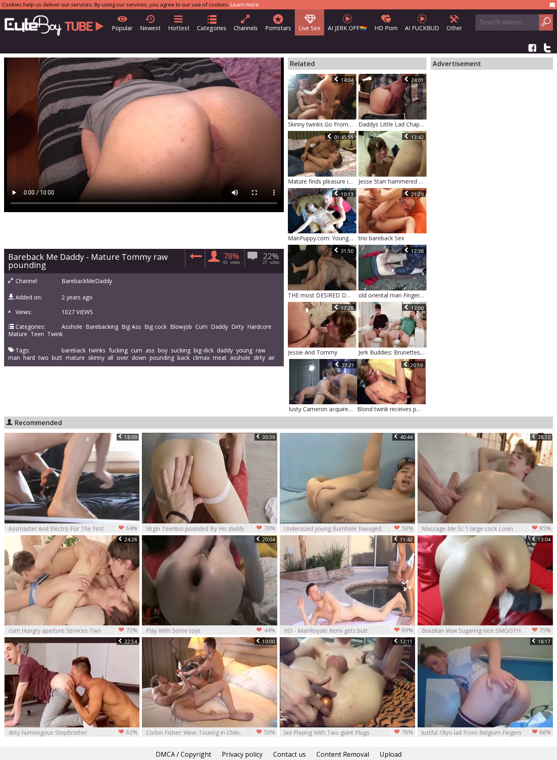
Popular (122, 28)
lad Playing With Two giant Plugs (348, 732)
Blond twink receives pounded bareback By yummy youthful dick (391, 409)
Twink (55, 334)
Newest (150, 28)
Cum (201, 327)
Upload (391, 754)
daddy (225, 350)
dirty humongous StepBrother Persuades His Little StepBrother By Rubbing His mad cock (73, 732)
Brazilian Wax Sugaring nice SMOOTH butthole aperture (486, 630)
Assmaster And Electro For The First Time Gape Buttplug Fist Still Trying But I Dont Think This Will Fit (73, 528)
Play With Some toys (210, 630)
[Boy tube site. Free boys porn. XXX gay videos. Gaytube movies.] (54, 23)
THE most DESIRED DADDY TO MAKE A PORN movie (322, 295)
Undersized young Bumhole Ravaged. (348, 528)
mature (75, 358)
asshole (240, 358)
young (244, 350)
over (122, 358)
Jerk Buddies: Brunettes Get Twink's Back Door (392, 352)
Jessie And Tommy (312, 352)
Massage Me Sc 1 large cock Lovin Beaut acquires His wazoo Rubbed (486, 528)
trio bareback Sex (381, 238)
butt (57, 358)
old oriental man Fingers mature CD (392, 295)
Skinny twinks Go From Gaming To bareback (322, 124)
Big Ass (131, 327)
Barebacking (102, 327)
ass (150, 350)
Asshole (72, 327)
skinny (96, 358)
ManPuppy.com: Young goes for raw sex (322, 238)
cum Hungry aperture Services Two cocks (73, 630)
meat (220, 358)
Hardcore (259, 327)
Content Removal (342, 754)
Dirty (237, 327)
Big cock (155, 327)
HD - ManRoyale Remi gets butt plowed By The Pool (348, 630)
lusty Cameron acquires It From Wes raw (323, 409)
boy (163, 350)
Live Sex (309, 28)
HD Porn (386, 28)
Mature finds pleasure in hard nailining (322, 181)
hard (29, 358)
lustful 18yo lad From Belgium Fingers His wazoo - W (486, 732)
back (183, 358)
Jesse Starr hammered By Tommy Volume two (392, 181)
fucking (118, 350)
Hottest (179, 28)
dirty (259, 358)
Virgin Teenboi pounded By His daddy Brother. (210, 528)
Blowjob (181, 327)
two (43, 358)
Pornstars (278, 28)
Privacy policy (242, 754)
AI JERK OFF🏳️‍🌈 (347, 28)
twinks (97, 350)
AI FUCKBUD (422, 28)
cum (136, 350)
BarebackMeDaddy (87, 281)
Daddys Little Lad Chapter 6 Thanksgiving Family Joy (392, 124)
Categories (211, 28)
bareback (74, 350)
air (271, 358)
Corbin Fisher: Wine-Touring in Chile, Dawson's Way (210, 732)
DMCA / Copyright (183, 754)
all (110, 358)
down (139, 358)
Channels (246, 28)
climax (201, 358)
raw (260, 350)
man (14, 358)
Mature (17, 334)
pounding (162, 358)
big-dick (204, 350)
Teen (37, 334)
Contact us (289, 754)
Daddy (219, 327)
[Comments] (195, 258)
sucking (180, 350)
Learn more (244, 4)
